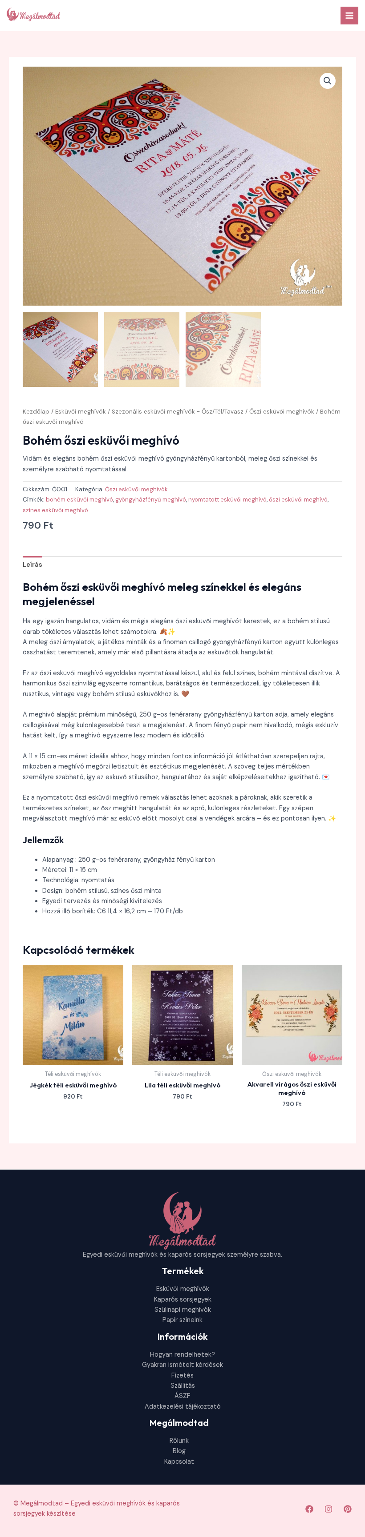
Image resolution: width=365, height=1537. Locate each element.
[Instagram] (328, 1509)
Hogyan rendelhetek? (182, 1354)
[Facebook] (309, 1509)
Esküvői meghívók (80, 411)
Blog (179, 1451)
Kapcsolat (179, 1461)
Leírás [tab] (32, 565)
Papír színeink (182, 1320)
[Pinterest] (348, 1509)
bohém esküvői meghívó (79, 499)
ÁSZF (182, 1396)
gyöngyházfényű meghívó (150, 499)
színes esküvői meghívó (55, 510)
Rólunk (179, 1441)
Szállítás (182, 1386)
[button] (328, 81)
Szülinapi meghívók (182, 1310)
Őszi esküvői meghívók (281, 411)
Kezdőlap (36, 411)
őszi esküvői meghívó (298, 499)
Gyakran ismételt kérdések (182, 1365)
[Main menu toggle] (349, 15)
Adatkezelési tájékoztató (183, 1406)
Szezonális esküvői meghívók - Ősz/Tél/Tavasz (177, 411)
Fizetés (182, 1375)
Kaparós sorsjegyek (182, 1299)
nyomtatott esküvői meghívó (227, 499)
